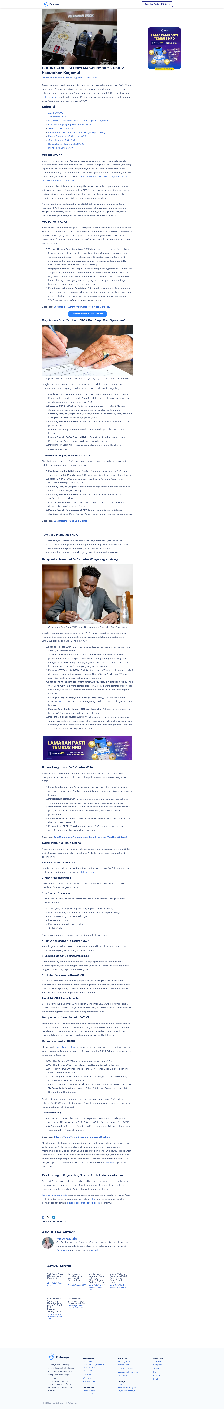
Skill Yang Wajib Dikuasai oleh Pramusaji (55, 1276)
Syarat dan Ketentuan (128, 1372)
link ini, (93, 1199)
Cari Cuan (87, 1371)
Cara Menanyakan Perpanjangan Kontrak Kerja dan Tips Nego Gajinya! (90, 837)
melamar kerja (49, 97)
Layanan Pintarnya (126, 1391)
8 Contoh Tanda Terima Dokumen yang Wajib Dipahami (82, 1137)
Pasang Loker (89, 1391)
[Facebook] (43, 1217)
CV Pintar (87, 1378)
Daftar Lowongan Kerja (93, 1364)
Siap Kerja (87, 1374)
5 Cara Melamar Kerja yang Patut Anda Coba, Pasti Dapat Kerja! (118, 1278)
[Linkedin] (53, 1217)
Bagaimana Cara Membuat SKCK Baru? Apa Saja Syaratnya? (79, 121)
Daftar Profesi (89, 1367)
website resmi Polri (66, 1047)
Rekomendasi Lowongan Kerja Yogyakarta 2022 (76, 1301)
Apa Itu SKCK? (55, 113)
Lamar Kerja (51, 1281)
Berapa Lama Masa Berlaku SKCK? (66, 144)
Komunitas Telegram (127, 1388)
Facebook (157, 1361)
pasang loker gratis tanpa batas (83, 1203)
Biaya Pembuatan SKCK (60, 148)
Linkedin (95, 1250)
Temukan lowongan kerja (54, 1195)
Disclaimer (122, 1375)
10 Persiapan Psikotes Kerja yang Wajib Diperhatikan (75, 1277)
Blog (120, 1385)
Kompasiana (62, 1250)
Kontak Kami (123, 1365)
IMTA (61, 701)
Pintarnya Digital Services (94, 1394)
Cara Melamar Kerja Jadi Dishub (70, 521)
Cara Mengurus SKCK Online (62, 140)
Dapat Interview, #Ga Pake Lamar (87, 314)
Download (110, 1163)
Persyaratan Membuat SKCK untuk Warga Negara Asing (76, 132)
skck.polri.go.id (87, 872)
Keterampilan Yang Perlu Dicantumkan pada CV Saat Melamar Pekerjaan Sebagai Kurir (54, 1305)
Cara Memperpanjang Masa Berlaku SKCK (70, 125)
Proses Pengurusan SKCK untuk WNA (67, 136)
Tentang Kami (124, 1361)
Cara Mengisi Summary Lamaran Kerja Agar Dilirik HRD (82, 307)
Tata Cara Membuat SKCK (61, 128)
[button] (177, 4)
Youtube (156, 1375)
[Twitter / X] (48, 1217)
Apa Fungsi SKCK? (57, 117)
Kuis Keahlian (89, 1381)
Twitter (156, 1372)
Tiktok (155, 1379)
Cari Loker (87, 1361)
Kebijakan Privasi (125, 1368)
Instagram (157, 1365)
